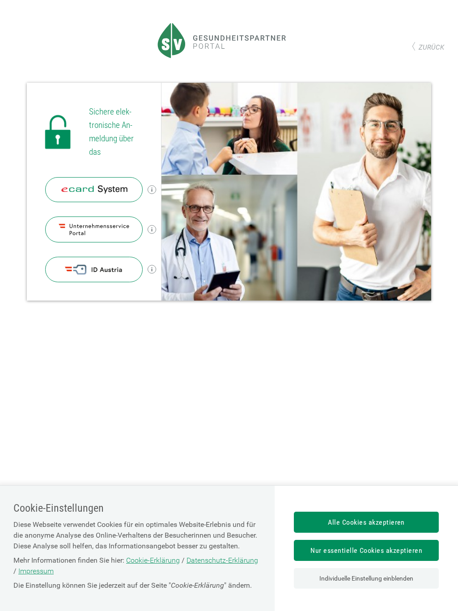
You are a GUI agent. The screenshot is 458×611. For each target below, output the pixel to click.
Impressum (36, 571)
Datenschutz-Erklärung (222, 560)
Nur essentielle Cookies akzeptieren (366, 550)
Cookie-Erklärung (153, 560)
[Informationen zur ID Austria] (152, 269)
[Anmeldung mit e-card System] (94, 189)
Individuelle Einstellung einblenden (366, 578)
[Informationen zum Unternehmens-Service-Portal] (152, 229)
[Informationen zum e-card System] (152, 189)
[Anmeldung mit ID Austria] (94, 269)
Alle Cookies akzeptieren (366, 522)
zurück (431, 47)
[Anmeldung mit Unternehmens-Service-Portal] (94, 229)
